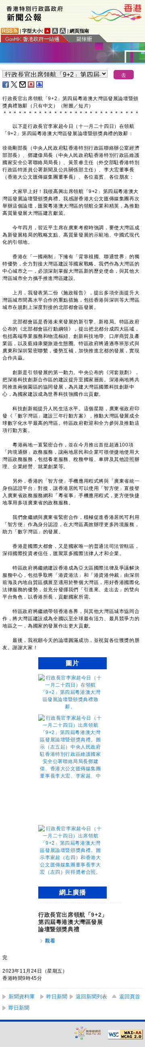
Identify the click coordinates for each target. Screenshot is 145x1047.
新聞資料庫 (21, 997)
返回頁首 (129, 997)
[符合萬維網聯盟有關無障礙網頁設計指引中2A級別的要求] (125, 1034)
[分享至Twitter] (14, 84)
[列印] (40, 84)
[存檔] (31, 84)
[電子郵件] (23, 84)
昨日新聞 (56, 997)
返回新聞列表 (91, 997)
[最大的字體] (63, 31)
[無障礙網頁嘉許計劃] (87, 1033)
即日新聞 (18, 1008)
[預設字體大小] (47, 31)
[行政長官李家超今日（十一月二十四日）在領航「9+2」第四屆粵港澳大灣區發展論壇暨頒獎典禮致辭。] (70, 707)
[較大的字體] (55, 31)
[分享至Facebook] (6, 84)
